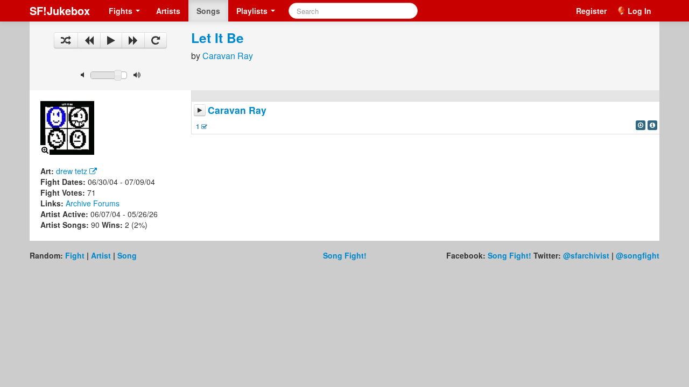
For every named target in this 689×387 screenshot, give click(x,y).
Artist (101, 255)
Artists (168, 10)
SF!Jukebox (60, 10)
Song (127, 255)
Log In (639, 10)
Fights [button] (122, 10)
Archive (78, 203)
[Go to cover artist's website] (93, 171)
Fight (75, 255)
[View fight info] (652, 125)
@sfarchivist (586, 255)
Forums (106, 203)
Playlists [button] (253, 10)
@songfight (637, 255)
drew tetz (71, 171)
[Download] (640, 125)
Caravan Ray (227, 55)
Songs (208, 10)
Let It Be (217, 37)
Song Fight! (345, 255)
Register (591, 10)
